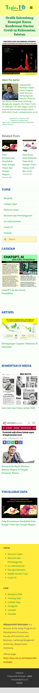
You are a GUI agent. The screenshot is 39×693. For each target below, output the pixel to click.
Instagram (13, 606)
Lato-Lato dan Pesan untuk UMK (18, 407)
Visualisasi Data (23, 120)
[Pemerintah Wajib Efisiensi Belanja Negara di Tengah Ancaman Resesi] (19, 442)
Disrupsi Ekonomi (16, 569)
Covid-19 (8, 122)
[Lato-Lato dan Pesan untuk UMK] (19, 388)
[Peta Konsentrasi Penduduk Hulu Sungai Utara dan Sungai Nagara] (19, 508)
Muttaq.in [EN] (15, 594)
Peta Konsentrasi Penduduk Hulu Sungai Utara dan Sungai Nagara (9, 146)
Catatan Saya (14, 602)
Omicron (10, 124)
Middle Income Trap (18, 573)
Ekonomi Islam (15, 554)
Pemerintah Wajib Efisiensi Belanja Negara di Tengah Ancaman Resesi (15, 469)
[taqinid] (15, 3)
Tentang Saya (14, 598)
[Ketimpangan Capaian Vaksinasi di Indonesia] (19, 329)
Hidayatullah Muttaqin (16, 676)
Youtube (12, 613)
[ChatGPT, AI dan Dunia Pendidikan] (19, 271)
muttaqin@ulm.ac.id (19, 679)
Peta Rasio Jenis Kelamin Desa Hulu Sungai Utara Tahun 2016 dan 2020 (30, 146)
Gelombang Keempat (19, 122)
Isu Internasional (16, 565)
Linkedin (12, 610)
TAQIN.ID (19, 673)
